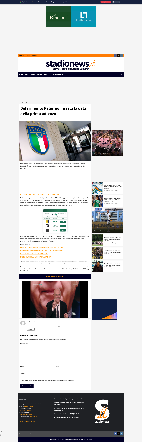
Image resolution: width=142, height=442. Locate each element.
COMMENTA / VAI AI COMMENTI (55, 276)
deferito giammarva (73, 261)
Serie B (39, 74)
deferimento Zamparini (62, 261)
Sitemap (27, 421)
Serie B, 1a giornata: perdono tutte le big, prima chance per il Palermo (113, 186)
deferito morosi (83, 261)
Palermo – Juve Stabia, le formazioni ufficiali (66, 417)
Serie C (46, 74)
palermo (51, 263)
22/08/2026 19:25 (115, 256)
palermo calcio (58, 263)
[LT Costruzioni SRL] (83, 16)
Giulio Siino (97, 153)
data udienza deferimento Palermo (32, 261)
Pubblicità (34, 55)
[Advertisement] (71, 41)
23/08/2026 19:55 (105, 153)
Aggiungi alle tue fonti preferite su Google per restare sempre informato (46, 2)
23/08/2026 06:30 (116, 243)
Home (21, 74)
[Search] (122, 74)
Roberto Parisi (108, 243)
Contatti (28, 55)
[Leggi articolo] (97, 188)
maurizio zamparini (25, 263)
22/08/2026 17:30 (115, 269)
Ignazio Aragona (28, 406)
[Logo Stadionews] (102, 411)
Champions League (57, 74)
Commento (24, 343)
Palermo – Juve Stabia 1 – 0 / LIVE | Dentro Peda (67, 413)
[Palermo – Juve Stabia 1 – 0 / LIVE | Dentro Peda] (107, 143)
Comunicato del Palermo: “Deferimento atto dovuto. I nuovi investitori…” (37, 269)
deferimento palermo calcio (48, 261)
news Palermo (34, 263)
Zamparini (64, 263)
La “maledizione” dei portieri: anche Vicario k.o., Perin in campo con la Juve (112, 199)
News (27, 74)
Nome (22, 366)
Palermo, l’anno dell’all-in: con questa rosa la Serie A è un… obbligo (112, 239)
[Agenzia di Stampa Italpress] (104, 309)
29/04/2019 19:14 (33, 118)
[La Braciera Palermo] (58, 16)
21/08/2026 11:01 (115, 190)
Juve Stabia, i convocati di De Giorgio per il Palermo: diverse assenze (112, 252)
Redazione (21, 55)
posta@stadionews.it (25, 410)
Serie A (33, 74)
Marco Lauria (33, 416)
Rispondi (30, 329)
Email (58, 366)
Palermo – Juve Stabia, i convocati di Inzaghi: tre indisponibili (107, 227)
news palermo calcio (43, 263)
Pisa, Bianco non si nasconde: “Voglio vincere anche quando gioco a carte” (112, 265)
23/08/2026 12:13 (104, 230)
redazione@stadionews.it (26, 414)
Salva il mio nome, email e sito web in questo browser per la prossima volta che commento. (48, 380)
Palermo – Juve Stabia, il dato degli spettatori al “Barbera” (70, 399)
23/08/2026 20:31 (115, 203)
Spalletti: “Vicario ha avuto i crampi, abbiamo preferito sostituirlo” (69, 403)
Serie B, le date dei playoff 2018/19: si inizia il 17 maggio (74, 268)
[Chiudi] (121, 2)
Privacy (32, 421)
